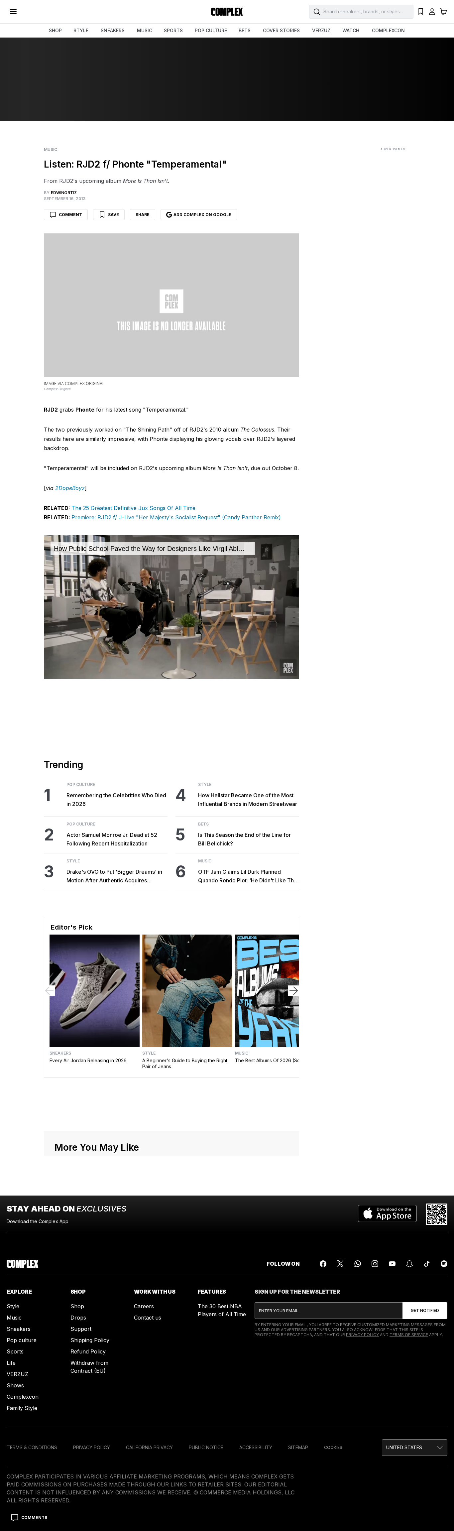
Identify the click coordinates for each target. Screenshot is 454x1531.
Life (11, 1362)
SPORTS (173, 30)
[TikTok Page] (426, 1263)
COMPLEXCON (388, 30)
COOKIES (333, 1447)
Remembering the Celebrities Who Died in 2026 (116, 799)
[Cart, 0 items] (443, 12)
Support (80, 1329)
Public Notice (206, 1447)
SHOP (55, 30)
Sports (15, 1351)
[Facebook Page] (323, 1263)
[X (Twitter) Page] (340, 1263)
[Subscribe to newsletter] (424, 1310)
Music (50, 149)
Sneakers (60, 1053)
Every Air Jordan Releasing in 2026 (88, 1060)
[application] (171, 607)
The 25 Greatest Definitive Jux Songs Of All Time (133, 508)
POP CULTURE (211, 30)
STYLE (80, 30)
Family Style (22, 1408)
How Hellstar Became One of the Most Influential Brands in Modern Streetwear (247, 799)
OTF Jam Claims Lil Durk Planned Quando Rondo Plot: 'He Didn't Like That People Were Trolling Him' (248, 876)
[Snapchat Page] (409, 1263)
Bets (203, 824)
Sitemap (298, 1447)
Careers (144, 1306)
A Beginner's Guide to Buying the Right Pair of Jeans (184, 1063)
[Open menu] (13, 11)
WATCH (350, 30)
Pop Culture (80, 784)
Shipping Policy (89, 1340)
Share (143, 214)
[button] (414, 1447)
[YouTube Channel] (392, 1263)
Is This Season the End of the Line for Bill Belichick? (244, 839)
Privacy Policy (362, 1334)
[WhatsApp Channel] (357, 1263)
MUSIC (144, 30)
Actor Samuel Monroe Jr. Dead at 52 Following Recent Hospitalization (111, 839)
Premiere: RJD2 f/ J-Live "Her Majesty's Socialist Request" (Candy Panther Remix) (176, 517)
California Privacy (149, 1447)
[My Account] (432, 12)
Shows (15, 1385)
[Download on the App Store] (387, 1214)
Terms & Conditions (32, 1447)
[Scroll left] (49, 990)
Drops (78, 1317)
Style (73, 861)
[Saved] (421, 11)
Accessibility (255, 1447)
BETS (245, 30)
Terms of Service (409, 1334)
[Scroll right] (293, 990)
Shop (77, 1306)
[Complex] (227, 12)
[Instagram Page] (375, 1263)
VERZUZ (321, 30)
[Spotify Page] (444, 1263)
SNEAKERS (113, 30)
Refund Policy (88, 1351)
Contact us (147, 1317)
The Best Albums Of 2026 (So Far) (272, 1060)
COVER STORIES (281, 30)
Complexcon (23, 1396)
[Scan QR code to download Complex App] (436, 1214)
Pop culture (22, 1340)
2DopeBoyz (70, 488)
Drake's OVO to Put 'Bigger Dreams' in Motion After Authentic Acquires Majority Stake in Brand (114, 876)
